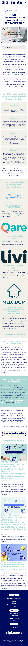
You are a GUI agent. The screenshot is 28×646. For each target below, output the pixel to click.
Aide (4, 642)
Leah (15, 334)
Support (14, 606)
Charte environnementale (14, 605)
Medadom (4, 317)
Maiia (6, 334)
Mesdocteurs (20, 334)
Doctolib (16, 213)
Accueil (6, 10)
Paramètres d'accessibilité (18, 640)
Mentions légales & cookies (14, 598)
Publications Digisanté (13, 10)
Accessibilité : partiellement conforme (15, 642)
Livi (3, 271)
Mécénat (14, 601)
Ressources (14, 603)
